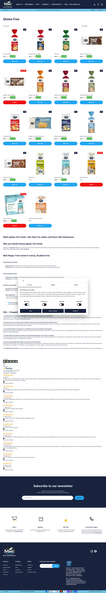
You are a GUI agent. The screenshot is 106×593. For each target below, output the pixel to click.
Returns (29, 569)
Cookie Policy (30, 591)
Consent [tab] (29, 284)
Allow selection (53, 311)
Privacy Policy (23, 591)
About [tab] (76, 284)
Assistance (30, 565)
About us (19, 4)
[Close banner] (23, 280)
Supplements (29, 4)
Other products (56, 4)
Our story (5, 565)
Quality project (6, 567)
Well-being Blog (75, 4)
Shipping (29, 567)
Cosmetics (45, 4)
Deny (30, 311)
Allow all (75, 311)
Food (37, 4)
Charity (5, 569)
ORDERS (5, 10)
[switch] (44, 304)
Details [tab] (53, 284)
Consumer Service (31, 572)
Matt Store (5, 572)
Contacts (5, 574)
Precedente (6, 373)
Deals (66, 4)
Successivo (13, 373)
